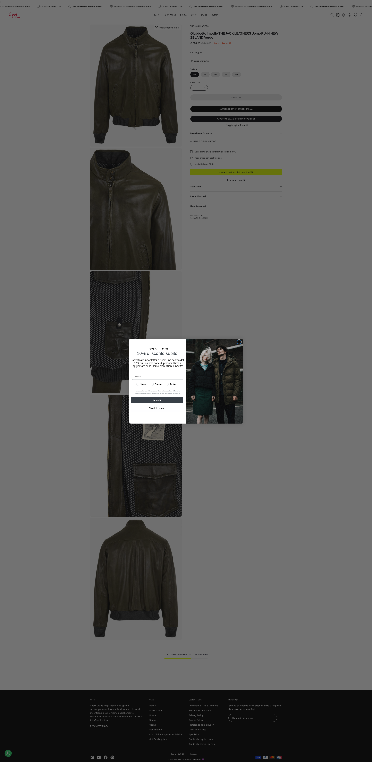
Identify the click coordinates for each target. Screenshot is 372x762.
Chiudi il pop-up (157, 408)
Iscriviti (157, 400)
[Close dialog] (239, 342)
